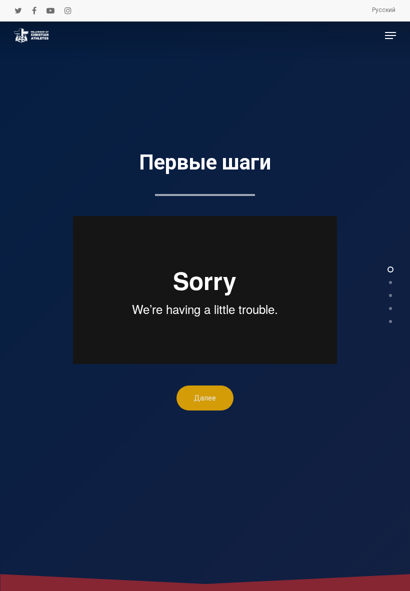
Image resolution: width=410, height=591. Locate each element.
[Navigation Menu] (390, 35)
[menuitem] (384, 10)
